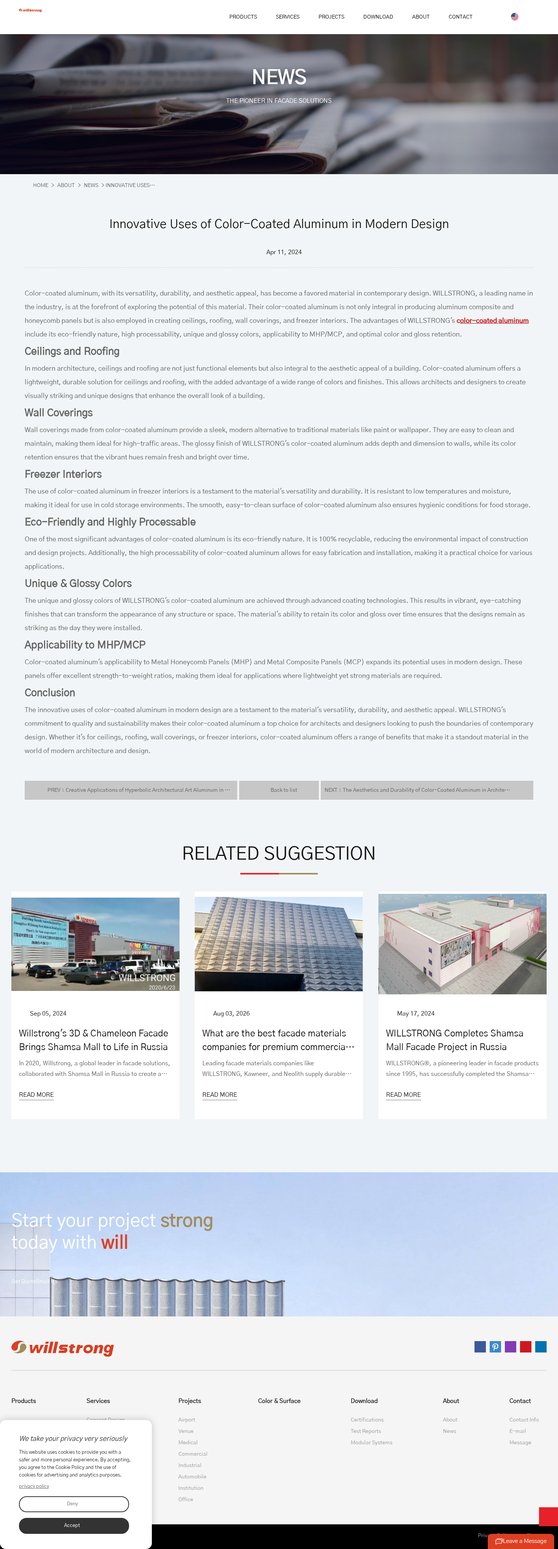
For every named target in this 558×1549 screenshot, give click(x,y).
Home (40, 185)
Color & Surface (279, 1401)
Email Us (46, 1281)
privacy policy (34, 1486)
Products (23, 1401)
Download (364, 1401)
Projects (189, 1401)
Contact (520, 1401)
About (66, 185)
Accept (72, 1525)
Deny (72, 1504)
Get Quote (23, 1281)
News (91, 185)
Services (98, 1401)
